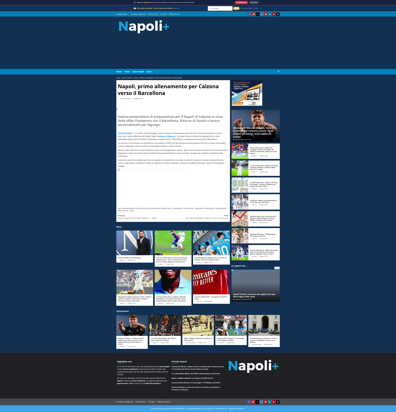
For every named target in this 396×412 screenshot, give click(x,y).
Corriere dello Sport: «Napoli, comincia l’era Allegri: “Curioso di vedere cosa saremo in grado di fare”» (264, 184)
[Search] (278, 71)
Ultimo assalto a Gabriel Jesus (129, 258)
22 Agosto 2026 (208, 301)
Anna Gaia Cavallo (190, 342)
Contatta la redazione (138, 14)
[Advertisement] (198, 53)
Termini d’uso (152, 14)
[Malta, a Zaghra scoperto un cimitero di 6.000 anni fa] (198, 325)
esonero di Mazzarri (167, 136)
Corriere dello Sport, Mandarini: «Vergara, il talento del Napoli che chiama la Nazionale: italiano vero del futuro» (263, 150)
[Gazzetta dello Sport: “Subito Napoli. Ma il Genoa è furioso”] (240, 235)
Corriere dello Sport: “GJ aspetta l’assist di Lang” (211, 298)
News (127, 71)
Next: (207, 217)
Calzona (175, 208)
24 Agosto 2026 (131, 260)
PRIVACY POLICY (174, 14)
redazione (122, 260)
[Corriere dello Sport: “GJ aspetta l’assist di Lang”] (211, 282)
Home (119, 71)
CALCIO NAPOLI (125, 133)
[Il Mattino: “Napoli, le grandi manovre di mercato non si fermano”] (240, 202)
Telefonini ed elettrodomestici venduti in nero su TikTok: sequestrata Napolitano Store (255, 295)
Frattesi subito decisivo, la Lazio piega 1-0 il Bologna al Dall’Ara (230, 339)
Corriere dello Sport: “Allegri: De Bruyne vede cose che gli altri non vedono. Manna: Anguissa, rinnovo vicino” (264, 252)
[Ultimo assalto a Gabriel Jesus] (134, 243)
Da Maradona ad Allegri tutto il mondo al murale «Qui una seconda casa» (211, 259)
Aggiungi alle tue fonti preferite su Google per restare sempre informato (165, 2)
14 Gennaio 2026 (247, 299)
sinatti (131, 211)
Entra (236, 8)
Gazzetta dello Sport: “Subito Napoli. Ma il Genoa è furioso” (263, 235)
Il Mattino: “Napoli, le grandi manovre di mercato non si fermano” (263, 201)
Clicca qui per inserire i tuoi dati (249, 8)
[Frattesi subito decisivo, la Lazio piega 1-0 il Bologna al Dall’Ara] (231, 325)
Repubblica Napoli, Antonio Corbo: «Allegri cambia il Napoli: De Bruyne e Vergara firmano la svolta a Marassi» (134, 299)
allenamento (126, 208)
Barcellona (151, 208)
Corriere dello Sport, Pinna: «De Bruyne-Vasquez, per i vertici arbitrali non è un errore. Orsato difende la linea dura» (171, 260)
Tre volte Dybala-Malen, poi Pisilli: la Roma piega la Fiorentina (163, 339)
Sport (149, 71)
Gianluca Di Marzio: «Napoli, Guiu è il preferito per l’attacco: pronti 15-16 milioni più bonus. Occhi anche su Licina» (254, 132)
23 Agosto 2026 (208, 262)
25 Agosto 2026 (247, 139)
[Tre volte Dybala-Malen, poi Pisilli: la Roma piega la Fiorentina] (165, 325)
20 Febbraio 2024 (138, 98)
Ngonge (219, 208)
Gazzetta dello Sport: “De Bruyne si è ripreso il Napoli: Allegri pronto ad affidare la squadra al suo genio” (263, 218)
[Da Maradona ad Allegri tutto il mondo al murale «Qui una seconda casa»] (211, 243)
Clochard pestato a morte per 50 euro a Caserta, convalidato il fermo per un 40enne (264, 340)
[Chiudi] (261, 2)
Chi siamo (163, 14)
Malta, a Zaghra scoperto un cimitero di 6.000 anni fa (198, 339)
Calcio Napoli (138, 71)
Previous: (137, 217)
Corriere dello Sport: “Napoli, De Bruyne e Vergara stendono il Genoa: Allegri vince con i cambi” (264, 167)
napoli (197, 208)
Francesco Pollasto (125, 98)
